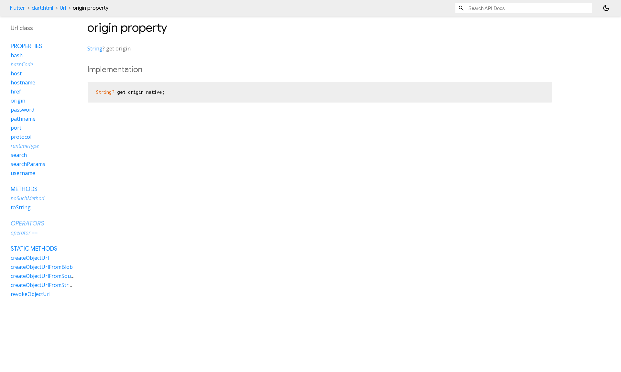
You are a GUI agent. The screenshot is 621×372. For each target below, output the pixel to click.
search (19, 155)
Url (63, 8)
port (16, 127)
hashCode (22, 64)
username (23, 173)
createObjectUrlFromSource (44, 275)
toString (21, 207)
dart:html (42, 8)
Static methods (34, 248)
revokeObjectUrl (30, 294)
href (16, 91)
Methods (24, 189)
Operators (27, 223)
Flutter (17, 8)
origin (18, 100)
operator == (24, 232)
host (16, 73)
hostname (23, 82)
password (22, 109)
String (95, 48)
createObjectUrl (30, 257)
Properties (26, 46)
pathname (23, 118)
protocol (21, 136)
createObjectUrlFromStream (45, 285)
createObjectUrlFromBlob (42, 266)
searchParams (28, 164)
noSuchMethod (27, 198)
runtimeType (25, 145)
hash (17, 55)
